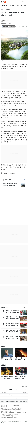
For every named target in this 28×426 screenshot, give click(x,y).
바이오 (24, 389)
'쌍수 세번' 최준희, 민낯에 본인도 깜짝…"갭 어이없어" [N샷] (13, 338)
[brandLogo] (3, 1)
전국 (3, 386)
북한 (17, 386)
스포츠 (3, 365)
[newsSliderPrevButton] (22, 307)
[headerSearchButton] (20, 2)
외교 (10, 386)
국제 (24, 383)
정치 (3, 383)
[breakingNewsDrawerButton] (23, 2)
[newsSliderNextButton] (25, 307)
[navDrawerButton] (26, 2)
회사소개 (3, 401)
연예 (2, 346)
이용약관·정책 (19, 401)
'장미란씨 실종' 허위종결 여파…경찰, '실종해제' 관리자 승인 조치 (12, 325)
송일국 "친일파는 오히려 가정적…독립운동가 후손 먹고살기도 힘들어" (13, 331)
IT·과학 (17, 389)
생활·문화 (3, 392)
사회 (10, 383)
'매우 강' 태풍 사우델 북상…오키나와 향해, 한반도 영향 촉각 (13, 312)
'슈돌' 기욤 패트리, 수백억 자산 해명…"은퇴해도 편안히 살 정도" (13, 318)
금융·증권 (24, 386)
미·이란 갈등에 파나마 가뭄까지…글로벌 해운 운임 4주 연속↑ (11, 184)
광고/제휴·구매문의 (10, 401)
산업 (3, 389)
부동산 (2, 9)
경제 (17, 383)
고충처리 (25, 401)
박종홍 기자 (6, 20)
